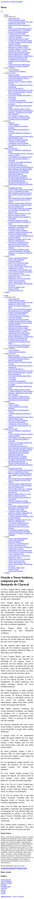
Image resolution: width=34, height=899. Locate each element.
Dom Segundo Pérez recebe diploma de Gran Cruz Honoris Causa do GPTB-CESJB (20, 199)
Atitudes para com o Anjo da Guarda (19, 278)
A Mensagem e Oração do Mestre (18, 143)
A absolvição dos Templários (17, 71)
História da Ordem (13, 75)
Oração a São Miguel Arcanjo (17, 265)
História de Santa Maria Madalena (18, 46)
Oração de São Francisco (15, 290)
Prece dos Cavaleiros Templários (18, 140)
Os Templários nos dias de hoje (17, 165)
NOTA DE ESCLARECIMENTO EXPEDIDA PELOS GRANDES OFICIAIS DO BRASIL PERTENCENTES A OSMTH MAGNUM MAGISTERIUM (18, 174)
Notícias (3, 890)
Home (6, 15)
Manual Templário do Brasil (16, 20)
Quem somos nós (6, 879)
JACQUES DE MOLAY (16, 88)
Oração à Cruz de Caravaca (16, 280)
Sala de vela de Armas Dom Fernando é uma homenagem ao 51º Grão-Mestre (20, 29)
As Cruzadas (12, 99)
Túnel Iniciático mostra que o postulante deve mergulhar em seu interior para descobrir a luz (20, 210)
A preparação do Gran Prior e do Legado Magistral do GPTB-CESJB (20, 22)
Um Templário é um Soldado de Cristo (19, 157)
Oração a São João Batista (16, 259)
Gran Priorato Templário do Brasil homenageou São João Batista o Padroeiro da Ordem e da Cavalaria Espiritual (18, 245)
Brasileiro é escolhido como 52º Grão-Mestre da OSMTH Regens (19, 240)
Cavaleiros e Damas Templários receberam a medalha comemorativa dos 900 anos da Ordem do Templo (20, 232)
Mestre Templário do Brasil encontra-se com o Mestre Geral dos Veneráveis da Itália (20, 194)
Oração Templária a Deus (16, 273)
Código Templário (13, 124)
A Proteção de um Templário (16, 141)
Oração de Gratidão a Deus (16, 287)
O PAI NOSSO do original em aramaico (20, 271)
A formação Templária (15, 37)
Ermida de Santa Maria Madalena (18, 32)
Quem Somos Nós (13, 18)
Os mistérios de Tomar (15, 188)
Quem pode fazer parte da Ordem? (18, 39)
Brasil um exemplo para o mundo (18, 220)
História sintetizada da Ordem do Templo (20, 76)
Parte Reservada (5, 886)
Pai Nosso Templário (14, 261)
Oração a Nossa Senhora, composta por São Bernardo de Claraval (20, 267)
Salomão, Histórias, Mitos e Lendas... (19, 109)
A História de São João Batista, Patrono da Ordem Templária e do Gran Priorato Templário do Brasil (20, 42)
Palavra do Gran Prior (11, 148)
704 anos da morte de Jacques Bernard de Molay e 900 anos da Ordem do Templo (20, 168)
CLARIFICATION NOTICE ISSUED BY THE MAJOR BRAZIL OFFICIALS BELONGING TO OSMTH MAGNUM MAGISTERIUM (20, 181)
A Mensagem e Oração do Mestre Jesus (20, 270)
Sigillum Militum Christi (15, 138)
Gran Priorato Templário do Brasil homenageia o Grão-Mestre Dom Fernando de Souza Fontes (18, 227)
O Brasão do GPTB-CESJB (16, 34)
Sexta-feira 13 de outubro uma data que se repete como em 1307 (20, 163)
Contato (7, 292)
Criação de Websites (18, 896)
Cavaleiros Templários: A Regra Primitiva (20, 111)
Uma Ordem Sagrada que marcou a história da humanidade (18, 79)
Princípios (11, 123)
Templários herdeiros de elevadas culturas (20, 136)
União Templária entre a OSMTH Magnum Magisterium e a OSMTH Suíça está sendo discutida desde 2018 (20, 55)
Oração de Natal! (13, 289)
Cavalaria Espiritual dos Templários (18, 35)
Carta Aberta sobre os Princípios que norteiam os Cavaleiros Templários (19, 65)
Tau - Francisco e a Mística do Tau (18, 116)
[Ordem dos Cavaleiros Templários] (12, 1)
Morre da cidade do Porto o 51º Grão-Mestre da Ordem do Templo (19, 214)
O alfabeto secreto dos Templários (18, 119)
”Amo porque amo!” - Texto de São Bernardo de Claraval (19, 276)
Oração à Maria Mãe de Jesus (17, 282)
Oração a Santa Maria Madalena (17, 258)
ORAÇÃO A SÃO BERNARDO (18, 263)
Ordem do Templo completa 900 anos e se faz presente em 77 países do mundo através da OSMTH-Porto (20, 204)
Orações (3, 891)
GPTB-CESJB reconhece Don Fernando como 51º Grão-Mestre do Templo (20, 190)
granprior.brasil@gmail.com (14, 868)
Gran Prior (4, 888)
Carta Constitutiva (13, 69)
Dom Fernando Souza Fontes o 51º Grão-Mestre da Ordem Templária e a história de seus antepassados (20, 91)
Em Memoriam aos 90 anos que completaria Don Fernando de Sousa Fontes (19, 61)
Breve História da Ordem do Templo (19, 117)
